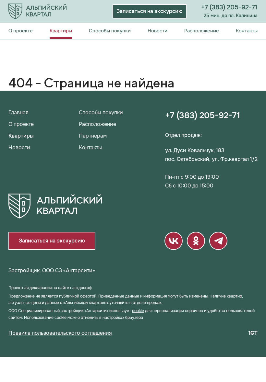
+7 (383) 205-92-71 (229, 7)
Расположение (201, 31)
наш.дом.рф (81, 287)
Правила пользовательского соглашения (60, 333)
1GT (253, 333)
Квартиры (61, 31)
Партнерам (93, 136)
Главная (18, 112)
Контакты (247, 31)
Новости (157, 31)
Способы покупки (110, 31)
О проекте (20, 31)
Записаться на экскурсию (149, 11)
